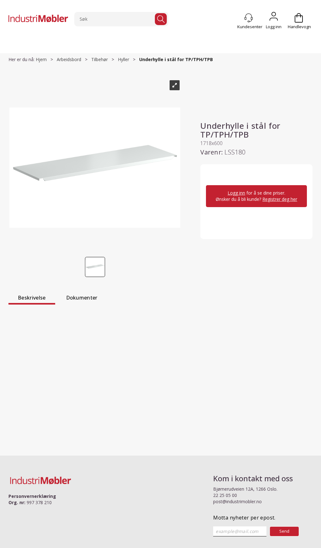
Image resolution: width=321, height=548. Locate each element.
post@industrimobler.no (237, 501)
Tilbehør (99, 59)
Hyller (123, 59)
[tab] (31, 299)
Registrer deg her (279, 199)
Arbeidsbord (69, 59)
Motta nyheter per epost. (244, 517)
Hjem (41, 59)
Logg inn (274, 18)
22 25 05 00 (225, 495)
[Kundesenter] (249, 18)
